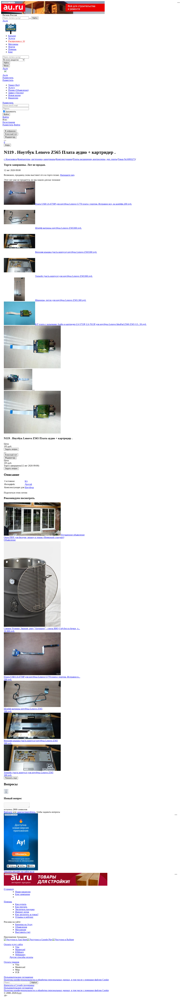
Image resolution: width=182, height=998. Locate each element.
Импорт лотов (22, 912)
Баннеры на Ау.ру (23, 924)
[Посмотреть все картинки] (33, 390)
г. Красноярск (10, 159)
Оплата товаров (11, 962)
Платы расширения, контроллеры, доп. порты (95, 159)
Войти (6, 117)
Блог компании (22, 894)
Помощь (8, 901)
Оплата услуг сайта (13, 944)
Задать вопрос (11, 449)
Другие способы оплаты (21, 957)
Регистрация (9, 122)
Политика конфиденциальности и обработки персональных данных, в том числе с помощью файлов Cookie (56, 979)
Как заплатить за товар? (26, 914)
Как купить (20, 904)
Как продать (21, 907)
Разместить (8, 77)
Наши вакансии (23, 892)
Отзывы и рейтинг (24, 917)
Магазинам (20, 929)
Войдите (8, 812)
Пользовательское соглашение (18, 977)
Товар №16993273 (126, 159)
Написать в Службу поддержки (19, 985)
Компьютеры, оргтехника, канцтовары (36, 159)
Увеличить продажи (25, 909)
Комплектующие (64, 159)
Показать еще (11, 778)
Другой (28, 484)
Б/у (26, 481)
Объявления (21, 927)
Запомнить (10, 111)
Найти (6, 63)
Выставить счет (22, 932)
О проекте (9, 889)
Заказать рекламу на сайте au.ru (19, 871)
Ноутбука (29, 487)
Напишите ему (67, 175)
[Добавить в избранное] (5, 452)
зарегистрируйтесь (26, 812)
